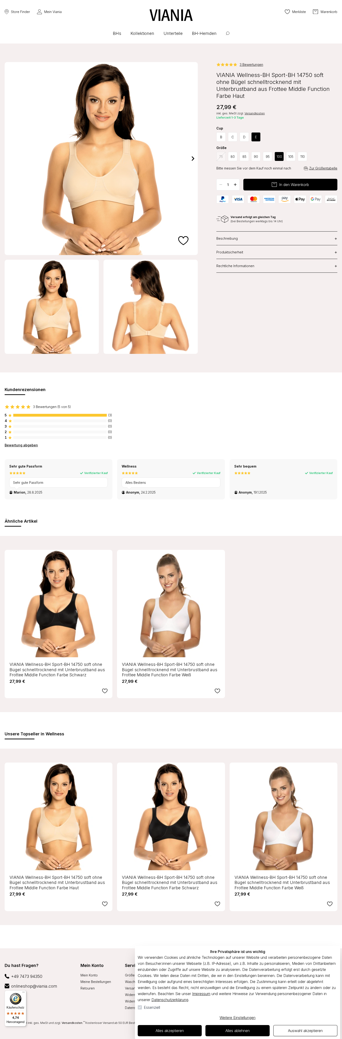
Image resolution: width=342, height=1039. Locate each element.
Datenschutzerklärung (169, 999)
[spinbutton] (228, 184)
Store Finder (20, 12)
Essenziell (152, 1007)
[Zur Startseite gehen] (171, 15)
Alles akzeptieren (170, 1030)
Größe (221, 147)
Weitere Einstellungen (237, 1017)
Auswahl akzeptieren (305, 1030)
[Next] (193, 158)
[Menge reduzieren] (221, 184)
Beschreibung (276, 238)
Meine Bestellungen (95, 982)
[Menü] (23, 993)
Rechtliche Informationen (276, 266)
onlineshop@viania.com (34, 986)
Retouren (87, 988)
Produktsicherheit (276, 252)
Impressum (201, 993)
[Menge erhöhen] (235, 184)
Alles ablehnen (237, 1030)
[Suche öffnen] (227, 36)
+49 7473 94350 (26, 976)
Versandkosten (255, 113)
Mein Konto (92, 965)
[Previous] (9, 158)
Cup (219, 128)
